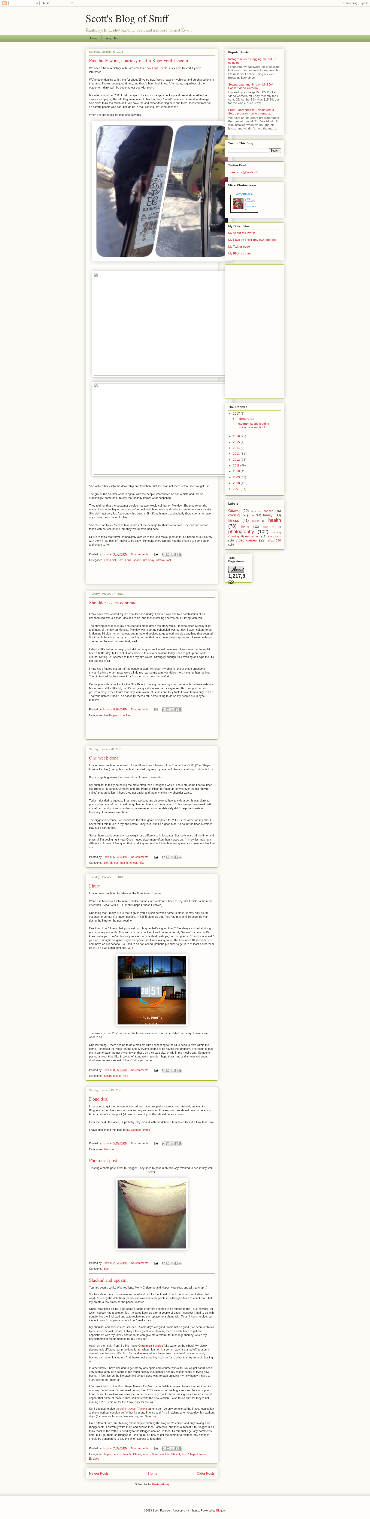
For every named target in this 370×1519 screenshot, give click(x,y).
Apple (107, 1454)
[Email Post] (156, 554)
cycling (234, 515)
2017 (237, 413)
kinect (133, 862)
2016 (237, 436)
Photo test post (103, 1160)
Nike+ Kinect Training (133, 1408)
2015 (237, 442)
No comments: (140, 554)
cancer (268, 511)
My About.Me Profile (241, 233)
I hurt (94, 886)
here (178, 68)
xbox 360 (274, 540)
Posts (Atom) (160, 1484)
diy (252, 515)
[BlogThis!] (168, 554)
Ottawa (160, 560)
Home (93, 38)
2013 (237, 453)
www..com (244, 194)
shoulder (125, 715)
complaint (110, 560)
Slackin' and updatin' (108, 1280)
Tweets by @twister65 (243, 172)
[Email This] (164, 554)
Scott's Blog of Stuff (127, 18)
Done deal (99, 1099)
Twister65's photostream (250, 205)
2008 (237, 483)
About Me (112, 38)
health (108, 715)
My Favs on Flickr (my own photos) (252, 239)
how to (268, 526)
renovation (252, 536)
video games (246, 540)
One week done (104, 758)
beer (106, 1268)
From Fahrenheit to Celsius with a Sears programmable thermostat (251, 111)
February (243, 418)
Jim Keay (148, 560)
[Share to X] (172, 554)
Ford (120, 560)
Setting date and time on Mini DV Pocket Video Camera (250, 86)
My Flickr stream (239, 253)
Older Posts (206, 1473)
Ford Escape (133, 560)
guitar (255, 520)
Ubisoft (175, 1454)
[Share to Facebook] (176, 554)
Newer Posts (99, 1473)
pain (115, 715)
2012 (237, 459)
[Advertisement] (152, 574)
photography (241, 531)
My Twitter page (239, 246)
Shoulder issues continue (112, 602)
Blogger (220, 1510)
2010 (237, 471)
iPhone (137, 1454)
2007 (237, 488)
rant (168, 560)
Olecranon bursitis (150, 1345)
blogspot (109, 1149)
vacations (274, 536)
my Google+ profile (138, 1129)
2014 (237, 448)
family (268, 515)
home (245, 526)
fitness (114, 862)
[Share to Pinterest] (180, 554)
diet (106, 862)
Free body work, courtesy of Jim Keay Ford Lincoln (138, 60)
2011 (236, 465)
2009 (237, 477)
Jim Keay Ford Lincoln (153, 68)
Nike (141, 862)
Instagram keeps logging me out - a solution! (252, 425)
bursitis (117, 1454)
